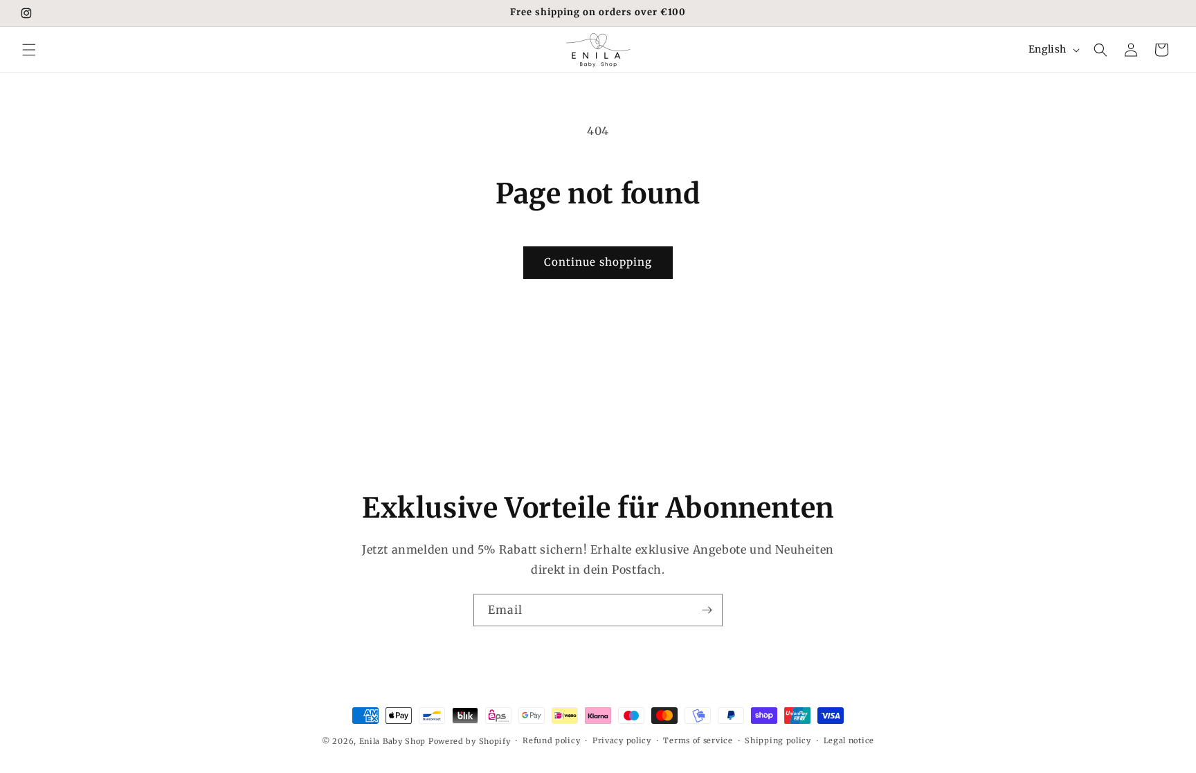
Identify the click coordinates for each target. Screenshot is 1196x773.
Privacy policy (621, 740)
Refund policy (551, 740)
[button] (29, 50)
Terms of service (697, 740)
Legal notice (849, 740)
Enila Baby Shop (392, 741)
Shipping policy (778, 740)
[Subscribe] (706, 610)
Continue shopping (598, 262)
